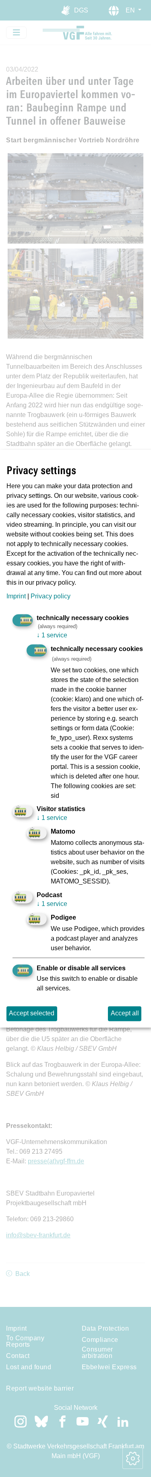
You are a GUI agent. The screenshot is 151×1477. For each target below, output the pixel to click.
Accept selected (31, 1013)
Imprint (16, 596)
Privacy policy (50, 596)
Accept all (125, 1013)
